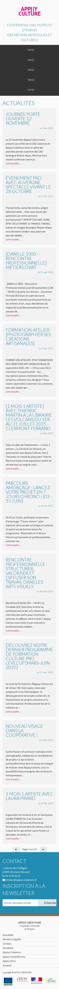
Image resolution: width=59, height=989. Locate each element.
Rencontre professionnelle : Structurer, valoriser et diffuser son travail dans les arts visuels (26, 573)
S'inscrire (50, 903)
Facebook (7, 948)
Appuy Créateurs (11, 952)
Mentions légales (11, 939)
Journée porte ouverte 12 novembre (23, 118)
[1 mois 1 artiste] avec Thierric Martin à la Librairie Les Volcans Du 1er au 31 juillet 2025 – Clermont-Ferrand (29, 417)
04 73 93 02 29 (12, 875)
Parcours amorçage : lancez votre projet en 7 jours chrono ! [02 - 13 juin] (29, 492)
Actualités (7, 935)
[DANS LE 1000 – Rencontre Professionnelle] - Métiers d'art (27, 260)
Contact (14, 861)
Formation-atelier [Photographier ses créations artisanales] (28, 336)
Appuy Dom (8, 961)
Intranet (6, 965)
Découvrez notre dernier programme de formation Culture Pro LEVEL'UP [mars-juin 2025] (29, 656)
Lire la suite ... (13, 163)
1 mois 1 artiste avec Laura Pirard (29, 796)
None (31, 49)
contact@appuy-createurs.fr (21, 879)
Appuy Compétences (13, 956)
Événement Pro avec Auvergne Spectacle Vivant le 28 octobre (28, 184)
